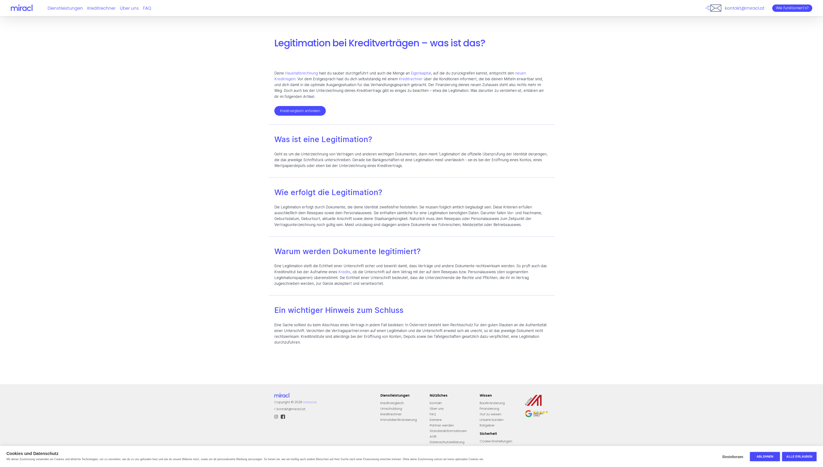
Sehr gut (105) (538, 414)
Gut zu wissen (490, 414)
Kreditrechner (101, 8)
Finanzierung (489, 408)
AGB (433, 436)
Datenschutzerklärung (447, 442)
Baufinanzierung (492, 403)
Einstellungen (732, 456)
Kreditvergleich (392, 403)
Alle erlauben (799, 456)
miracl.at (310, 402)
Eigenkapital (421, 73)
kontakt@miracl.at (291, 409)
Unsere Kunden (491, 419)
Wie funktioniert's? (792, 8)
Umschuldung (391, 408)
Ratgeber (487, 425)
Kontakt (436, 403)
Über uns (129, 8)
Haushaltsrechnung (301, 73)
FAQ (147, 8)
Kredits (344, 272)
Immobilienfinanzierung (398, 419)
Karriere (436, 419)
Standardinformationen (448, 431)
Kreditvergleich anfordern (300, 111)
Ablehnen (765, 456)
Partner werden (442, 425)
